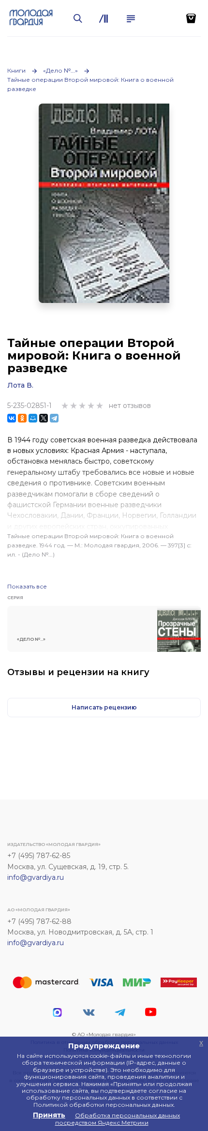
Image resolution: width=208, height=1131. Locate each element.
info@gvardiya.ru (35, 877)
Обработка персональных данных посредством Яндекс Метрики (117, 1119)
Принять (49, 1115)
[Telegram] (54, 418)
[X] (43, 418)
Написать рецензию (104, 707)
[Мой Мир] (33, 418)
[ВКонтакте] (11, 418)
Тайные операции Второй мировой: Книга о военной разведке (90, 84)
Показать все (27, 586)
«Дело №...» (60, 70)
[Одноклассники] (22, 418)
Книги (16, 70)
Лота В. (20, 385)
